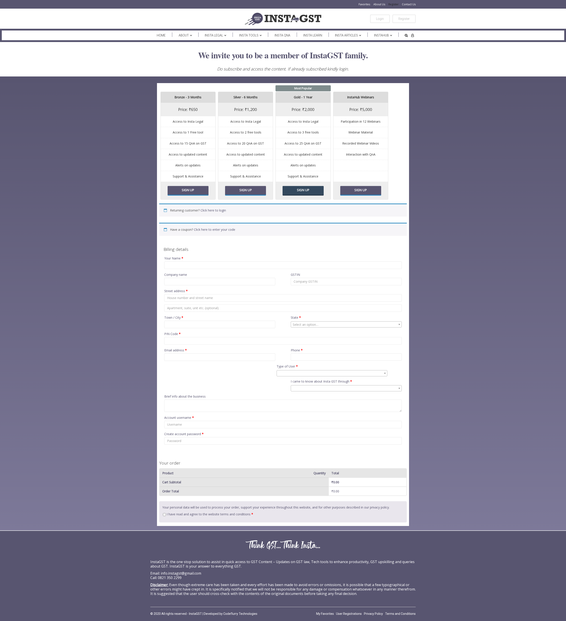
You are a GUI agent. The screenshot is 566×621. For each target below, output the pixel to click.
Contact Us (409, 4)
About (184, 35)
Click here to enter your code (214, 229)
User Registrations (349, 613)
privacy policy (379, 507)
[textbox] (346, 325)
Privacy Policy (373, 613)
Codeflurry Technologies (240, 613)
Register (393, 4)
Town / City (173, 317)
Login (380, 19)
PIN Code (172, 334)
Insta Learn (312, 35)
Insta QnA (282, 35)
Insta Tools (248, 35)
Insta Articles (346, 35)
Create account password (184, 434)
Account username (179, 417)
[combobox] (346, 324)
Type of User (287, 366)
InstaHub (381, 35)
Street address (176, 291)
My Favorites (325, 613)
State (296, 317)
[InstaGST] (283, 18)
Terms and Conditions (400, 613)
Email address (175, 350)
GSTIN (295, 274)
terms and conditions (235, 514)
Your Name (173, 258)
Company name (175, 274)
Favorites (364, 4)
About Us (379, 4)
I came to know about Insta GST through (321, 381)
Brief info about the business (185, 396)
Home (161, 35)
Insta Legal (214, 35)
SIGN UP (188, 190)
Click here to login (213, 210)
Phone (297, 350)
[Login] (412, 35)
